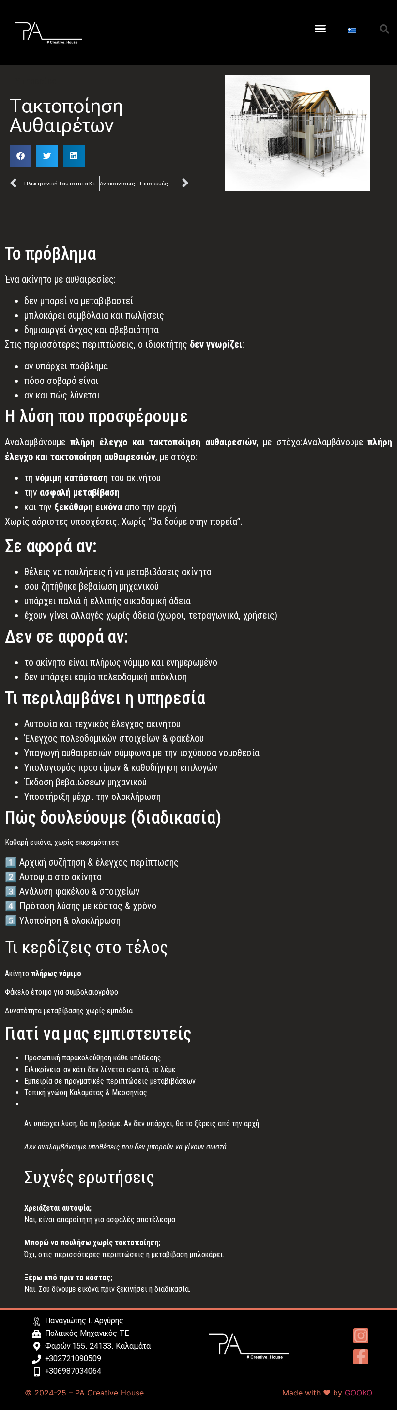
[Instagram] (360, 1335)
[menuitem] (352, 29)
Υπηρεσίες (35, 81)
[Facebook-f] (360, 1356)
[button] (320, 28)
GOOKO (358, 1392)
